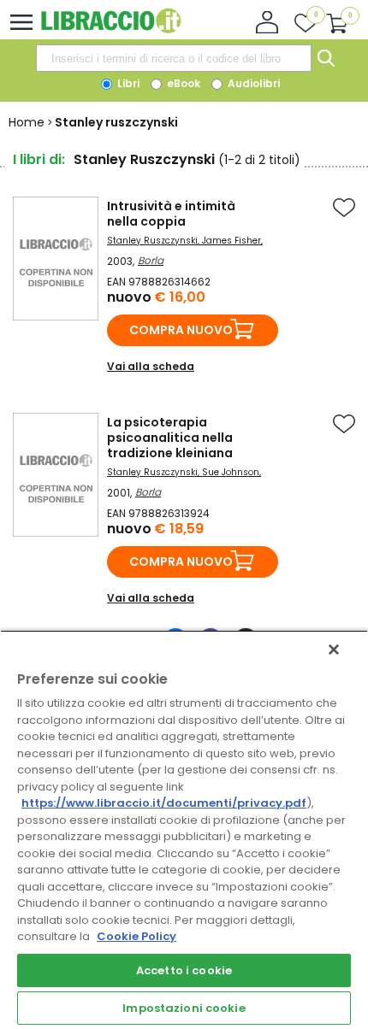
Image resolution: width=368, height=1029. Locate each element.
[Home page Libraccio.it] (110, 29)
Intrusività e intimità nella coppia (171, 213)
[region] (184, 829)
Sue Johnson (230, 472)
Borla (150, 260)
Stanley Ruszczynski (152, 240)
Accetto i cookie (184, 970)
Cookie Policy (136, 936)
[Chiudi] (334, 649)
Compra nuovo (181, 329)
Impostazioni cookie (183, 1008)
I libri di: (39, 159)
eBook (182, 83)
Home (27, 122)
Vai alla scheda (150, 366)
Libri (127, 83)
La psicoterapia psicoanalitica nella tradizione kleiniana (170, 438)
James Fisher (231, 240)
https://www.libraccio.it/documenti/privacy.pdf (163, 803)
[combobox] (174, 58)
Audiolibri (252, 83)
